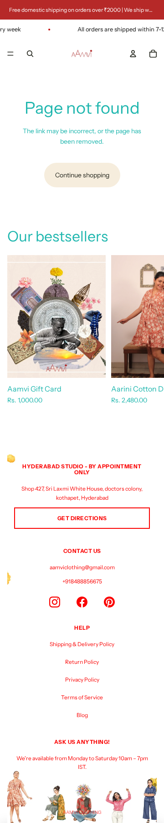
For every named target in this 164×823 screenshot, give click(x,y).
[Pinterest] (109, 602)
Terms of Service (82, 697)
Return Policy (82, 661)
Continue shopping (82, 175)
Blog (82, 715)
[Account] (133, 54)
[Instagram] (55, 602)
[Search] (30, 54)
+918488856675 (82, 581)
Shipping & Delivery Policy (82, 644)
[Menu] (10, 53)
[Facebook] (82, 602)
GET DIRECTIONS (82, 518)
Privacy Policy (82, 679)
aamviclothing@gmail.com (82, 567)
